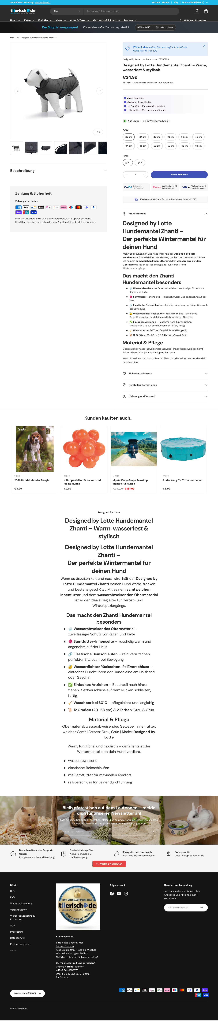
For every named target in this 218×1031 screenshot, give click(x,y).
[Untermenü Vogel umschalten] (65, 20)
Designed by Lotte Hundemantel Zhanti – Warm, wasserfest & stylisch (39, 38)
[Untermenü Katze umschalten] (33, 20)
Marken (128, 20)
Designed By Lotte (131, 59)
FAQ (176, 2)
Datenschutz (17, 937)
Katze (27, 20)
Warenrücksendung (21, 903)
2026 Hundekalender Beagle (31, 480)
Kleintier (43, 20)
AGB (12, 925)
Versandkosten (18, 909)
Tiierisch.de (22, 1009)
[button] (205, 11)
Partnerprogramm (20, 944)
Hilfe (12, 891)
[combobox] (114, 11)
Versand (138, 82)
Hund (13, 20)
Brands (165, 2)
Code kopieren (165, 27)
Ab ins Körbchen (179, 174)
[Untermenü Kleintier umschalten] (51, 20)
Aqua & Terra (78, 20)
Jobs (13, 950)
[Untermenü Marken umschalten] (135, 20)
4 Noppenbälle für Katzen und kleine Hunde (82, 482)
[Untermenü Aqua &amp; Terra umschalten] (88, 20)
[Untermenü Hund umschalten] (19, 20)
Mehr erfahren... (51, 2)
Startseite (14, 38)
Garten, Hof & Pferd (105, 20)
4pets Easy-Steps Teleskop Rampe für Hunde (130, 482)
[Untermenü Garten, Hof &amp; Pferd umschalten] (119, 20)
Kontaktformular (65, 946)
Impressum (16, 931)
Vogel (59, 20)
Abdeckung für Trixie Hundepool (183, 480)
